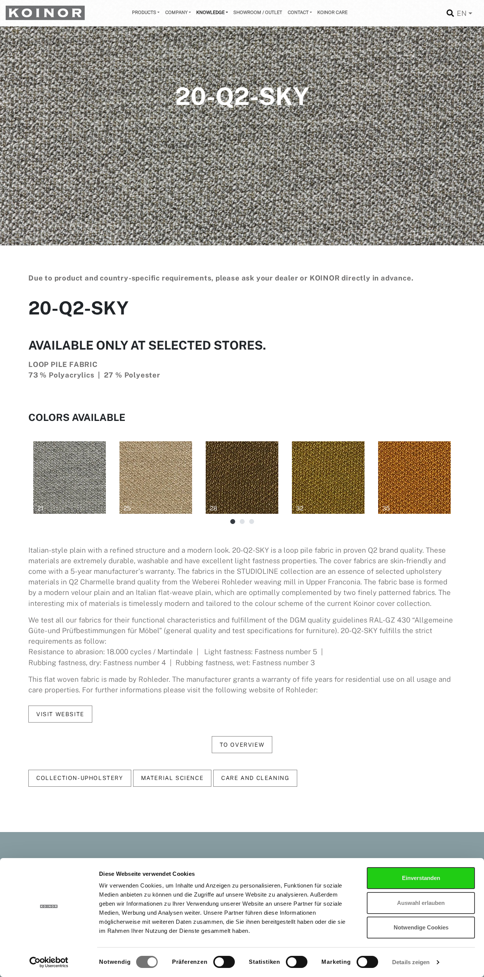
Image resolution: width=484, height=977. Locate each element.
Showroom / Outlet (257, 12)
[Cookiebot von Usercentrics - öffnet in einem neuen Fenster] (49, 962)
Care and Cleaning (255, 778)
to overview (242, 744)
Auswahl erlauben (421, 903)
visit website (60, 714)
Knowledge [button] (210, 12)
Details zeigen (411, 962)
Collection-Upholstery (79, 778)
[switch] (224, 962)
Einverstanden (421, 878)
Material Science (172, 778)
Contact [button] (298, 12)
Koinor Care (332, 12)
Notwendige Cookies (421, 927)
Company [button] (176, 12)
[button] (232, 522)
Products (144, 12)
